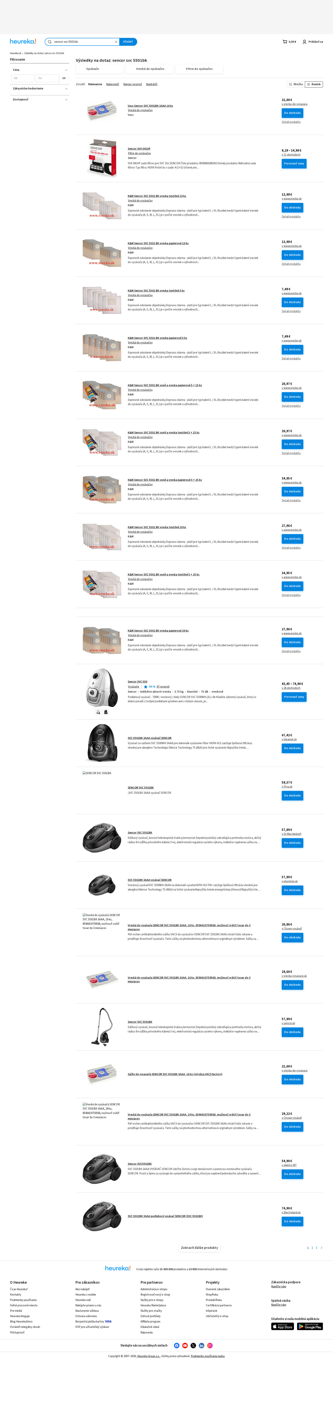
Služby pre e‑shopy (151, 1300)
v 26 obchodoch (291, 688)
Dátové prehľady (150, 1316)
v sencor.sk (288, 1023)
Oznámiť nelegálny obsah (25, 1327)
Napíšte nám (278, 1287)
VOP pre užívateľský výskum (92, 1327)
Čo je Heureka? (19, 1289)
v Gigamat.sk (289, 739)
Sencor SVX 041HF (139, 149)
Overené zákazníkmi (218, 1289)
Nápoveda (146, 1333)
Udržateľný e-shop (217, 1316)
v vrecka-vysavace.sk (294, 976)
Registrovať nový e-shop (155, 1295)
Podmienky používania (23, 1300)
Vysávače (133, 687)
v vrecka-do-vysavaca (294, 104)
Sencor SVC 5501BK (140, 833)
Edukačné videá (149, 1327)
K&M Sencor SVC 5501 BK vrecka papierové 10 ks (158, 243)
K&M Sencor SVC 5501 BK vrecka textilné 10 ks (157, 196)
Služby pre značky (151, 1311)
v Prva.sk (287, 787)
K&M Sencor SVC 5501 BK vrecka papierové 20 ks (158, 631)
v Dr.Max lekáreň (291, 834)
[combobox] (82, 42)
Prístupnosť (17, 1333)
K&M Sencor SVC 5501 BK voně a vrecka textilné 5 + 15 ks (163, 433)
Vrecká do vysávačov (140, 110)
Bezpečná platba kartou (89, 1322)
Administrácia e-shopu (153, 1289)
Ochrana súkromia (86, 1316)
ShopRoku (212, 1295)
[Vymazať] (116, 42)
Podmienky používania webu (208, 1356)
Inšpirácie (211, 1311)
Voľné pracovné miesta (23, 1305)
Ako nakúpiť (82, 1289)
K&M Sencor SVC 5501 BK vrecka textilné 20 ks (157, 527)
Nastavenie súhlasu (87, 1311)
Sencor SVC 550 (137, 682)
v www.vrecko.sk (292, 199)
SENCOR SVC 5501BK (141, 788)
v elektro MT (289, 1165)
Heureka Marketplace (153, 1305)
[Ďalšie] (321, 1248)
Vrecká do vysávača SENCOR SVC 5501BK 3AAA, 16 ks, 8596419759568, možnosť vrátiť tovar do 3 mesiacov (189, 927)
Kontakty (15, 1295)
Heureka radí (83, 1300)
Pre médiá (16, 1311)
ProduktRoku (214, 1300)
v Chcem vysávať (292, 929)
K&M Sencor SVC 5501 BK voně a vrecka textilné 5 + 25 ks (163, 575)
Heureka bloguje (20, 1316)
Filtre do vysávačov (139, 153)
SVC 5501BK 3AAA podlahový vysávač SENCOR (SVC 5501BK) (165, 1216)
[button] (22, 78)
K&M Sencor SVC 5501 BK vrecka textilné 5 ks (156, 291)
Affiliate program (150, 1322)
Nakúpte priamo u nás (88, 1305)
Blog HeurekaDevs (21, 1322)
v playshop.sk (290, 881)
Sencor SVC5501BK (140, 1164)
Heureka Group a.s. (148, 1356)
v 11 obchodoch (291, 155)
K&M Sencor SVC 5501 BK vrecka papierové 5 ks (157, 338)
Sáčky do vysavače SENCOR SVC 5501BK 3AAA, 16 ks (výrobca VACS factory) (175, 1074)
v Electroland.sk (291, 1213)
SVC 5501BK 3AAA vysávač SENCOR (150, 738)
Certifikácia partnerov (219, 1305)
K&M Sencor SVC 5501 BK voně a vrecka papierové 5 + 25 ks (165, 480)
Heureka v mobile (85, 1295)
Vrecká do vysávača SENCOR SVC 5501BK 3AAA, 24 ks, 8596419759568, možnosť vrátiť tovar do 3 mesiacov (189, 1117)
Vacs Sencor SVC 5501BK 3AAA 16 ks (150, 106)
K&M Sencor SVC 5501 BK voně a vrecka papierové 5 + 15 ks (165, 385)
